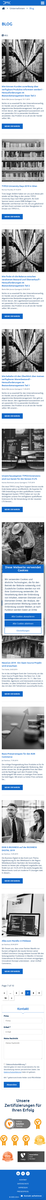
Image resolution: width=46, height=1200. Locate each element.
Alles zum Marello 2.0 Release (16, 940)
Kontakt (23, 1180)
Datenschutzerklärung (12, 1072)
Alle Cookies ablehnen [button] (23, 623)
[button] (42, 2)
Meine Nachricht (11, 1038)
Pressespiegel (23, 1191)
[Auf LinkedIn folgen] (18, 1173)
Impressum (23, 1187)
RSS (6, 35)
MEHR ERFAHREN (12, 126)
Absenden (12, 1084)
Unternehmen (17, 8)
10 (5, 998)
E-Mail (7, 1027)
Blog (31, 8)
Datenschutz (23, 1184)
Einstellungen (23, 630)
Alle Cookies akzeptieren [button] (23, 616)
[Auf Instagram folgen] (28, 1173)
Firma (6, 1015)
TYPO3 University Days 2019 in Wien (19, 186)
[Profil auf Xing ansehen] (23, 1173)
